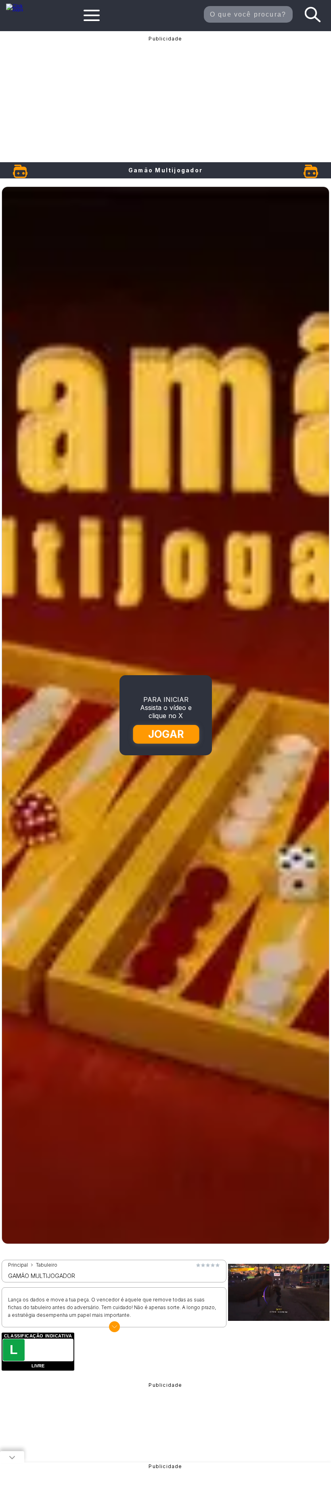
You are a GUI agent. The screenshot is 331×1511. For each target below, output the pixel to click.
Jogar (166, 734)
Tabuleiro (46, 1265)
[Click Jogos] (19, 9)
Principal (18, 1265)
